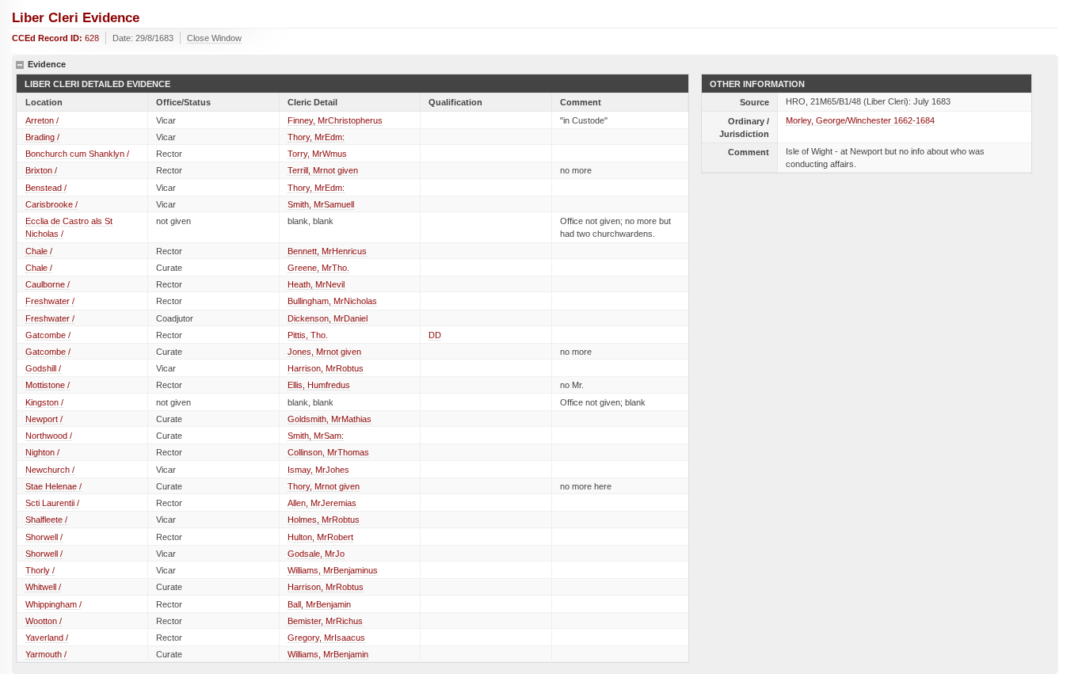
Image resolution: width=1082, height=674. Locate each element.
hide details (20, 65)
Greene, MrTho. (318, 267)
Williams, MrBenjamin (328, 654)
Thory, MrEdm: (316, 137)
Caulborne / (47, 284)
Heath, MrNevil (316, 284)
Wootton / (43, 621)
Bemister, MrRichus (325, 621)
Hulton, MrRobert (320, 537)
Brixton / (41, 170)
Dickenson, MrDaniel (328, 318)
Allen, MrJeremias (322, 503)
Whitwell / (43, 587)
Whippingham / (53, 604)
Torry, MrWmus (317, 153)
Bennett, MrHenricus (327, 251)
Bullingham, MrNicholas (332, 301)
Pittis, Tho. (308, 335)
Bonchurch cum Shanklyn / (77, 153)
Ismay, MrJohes (318, 469)
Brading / (42, 137)
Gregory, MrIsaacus (326, 637)
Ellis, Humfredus (319, 385)
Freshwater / (49, 301)
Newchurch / (49, 469)
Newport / (44, 419)
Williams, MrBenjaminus (333, 570)
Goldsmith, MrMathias (329, 419)
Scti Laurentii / (52, 503)
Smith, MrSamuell (321, 204)
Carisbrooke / (51, 204)
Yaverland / (46, 637)
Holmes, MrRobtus (324, 519)
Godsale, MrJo (316, 553)
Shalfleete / (46, 519)
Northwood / (48, 435)
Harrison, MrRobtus (326, 368)
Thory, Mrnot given (324, 486)
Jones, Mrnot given (324, 351)
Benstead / (46, 187)
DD (435, 335)
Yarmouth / (46, 654)
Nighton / (42, 452)
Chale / (38, 251)
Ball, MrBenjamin (319, 604)
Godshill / (43, 368)
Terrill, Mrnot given (323, 170)
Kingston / (44, 402)
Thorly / (40, 570)
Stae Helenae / (53, 486)
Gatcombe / (47, 335)
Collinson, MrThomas (328, 452)
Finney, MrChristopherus (335, 120)
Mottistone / (47, 385)
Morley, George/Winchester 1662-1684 (860, 120)
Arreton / (42, 120)
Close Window (214, 38)
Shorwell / (44, 537)
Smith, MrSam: (316, 435)
